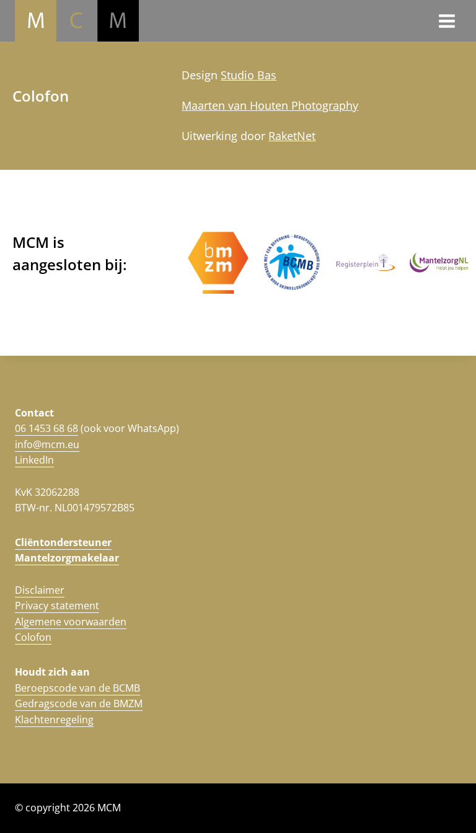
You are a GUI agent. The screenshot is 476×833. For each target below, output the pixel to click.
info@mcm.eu (47, 444)
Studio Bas (248, 75)
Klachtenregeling (54, 719)
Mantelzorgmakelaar (67, 558)
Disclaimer (39, 590)
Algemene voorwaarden (70, 621)
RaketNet (291, 135)
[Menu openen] (446, 20)
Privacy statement (57, 605)
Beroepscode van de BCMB (77, 688)
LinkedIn (34, 460)
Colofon (33, 637)
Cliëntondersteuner (63, 542)
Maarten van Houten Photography (270, 105)
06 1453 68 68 (46, 428)
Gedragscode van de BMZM (79, 703)
